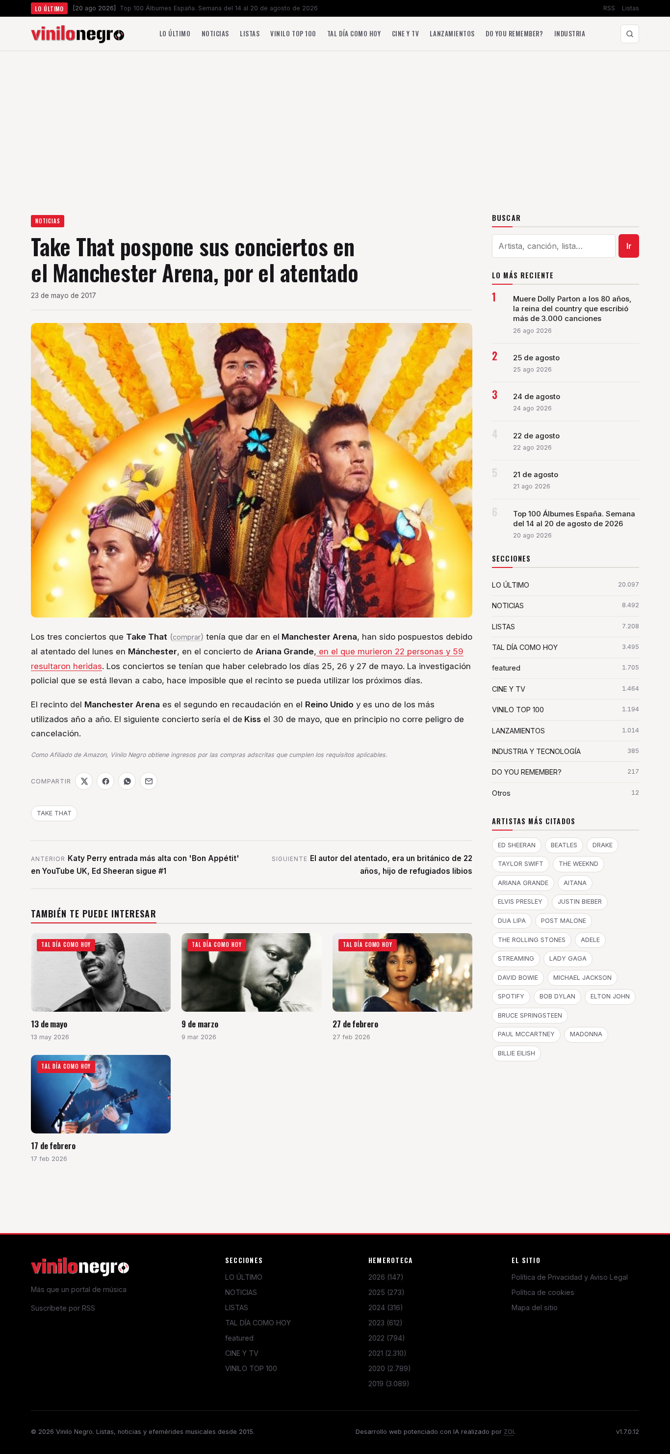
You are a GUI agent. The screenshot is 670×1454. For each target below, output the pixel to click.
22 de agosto (536, 435)
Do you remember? (514, 33)
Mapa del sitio (535, 1307)
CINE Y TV (241, 1353)
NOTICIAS (47, 221)
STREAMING (516, 958)
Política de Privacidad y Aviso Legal (570, 1277)
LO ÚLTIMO (243, 1277)
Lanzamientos (452, 33)
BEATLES (564, 845)
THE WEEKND (578, 863)
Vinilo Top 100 (293, 33)
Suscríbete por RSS (63, 1308)
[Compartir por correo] (148, 781)
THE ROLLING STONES (532, 939)
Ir (629, 246)
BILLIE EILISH (516, 1053)
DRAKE (603, 845)
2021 (387, 1353)
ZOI (509, 1431)
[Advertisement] (335, 124)
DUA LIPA (512, 920)
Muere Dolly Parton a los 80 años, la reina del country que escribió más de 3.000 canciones (572, 309)
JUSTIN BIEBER (580, 901)
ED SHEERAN (517, 845)
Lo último (175, 33)
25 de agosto (536, 357)
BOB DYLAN (557, 996)
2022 (386, 1338)
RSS (609, 8)
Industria (570, 33)
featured (239, 1338)
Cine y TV (405, 33)
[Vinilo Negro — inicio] (77, 34)
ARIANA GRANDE (523, 883)
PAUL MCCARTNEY (526, 1034)
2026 (386, 1277)
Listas (630, 8)
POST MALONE (563, 920)
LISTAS (236, 1307)
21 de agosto (535, 474)
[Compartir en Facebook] (105, 781)
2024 (385, 1307)
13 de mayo (49, 1024)
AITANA (575, 883)
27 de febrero (355, 1024)
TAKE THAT (54, 813)
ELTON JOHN (610, 996)
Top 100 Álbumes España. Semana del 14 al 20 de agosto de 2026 (574, 519)
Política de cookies (543, 1292)
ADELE (590, 939)
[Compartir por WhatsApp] (127, 781)
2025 (386, 1292)
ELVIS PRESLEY (520, 901)
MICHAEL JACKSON (582, 977)
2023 (385, 1323)
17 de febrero (53, 1145)
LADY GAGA (568, 958)
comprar (187, 637)
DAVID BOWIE (518, 977)
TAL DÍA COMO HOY (258, 1323)
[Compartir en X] (84, 781)
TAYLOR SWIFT (520, 863)
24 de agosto (536, 396)
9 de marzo (199, 1024)
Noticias (215, 33)
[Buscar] (629, 34)
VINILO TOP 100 (251, 1368)
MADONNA (586, 1034)
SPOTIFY (511, 996)
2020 (389, 1368)
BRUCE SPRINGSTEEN (530, 1015)
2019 (389, 1383)
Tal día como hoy (354, 33)
